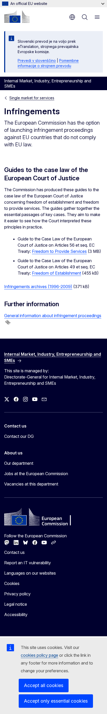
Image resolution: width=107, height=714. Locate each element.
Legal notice (15, 604)
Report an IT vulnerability (27, 562)
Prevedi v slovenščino (37, 60)
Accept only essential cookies (56, 701)
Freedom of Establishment (56, 273)
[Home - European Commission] (17, 16)
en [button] (72, 17)
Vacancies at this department (31, 484)
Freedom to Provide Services (59, 251)
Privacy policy (17, 593)
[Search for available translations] (7, 322)
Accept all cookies (43, 685)
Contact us (14, 552)
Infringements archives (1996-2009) (38, 286)
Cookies (11, 583)
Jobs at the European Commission (36, 473)
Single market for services (31, 98)
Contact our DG (19, 436)
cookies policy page (39, 655)
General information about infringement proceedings (52, 315)
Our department (18, 463)
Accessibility (16, 614)
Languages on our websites (30, 573)
